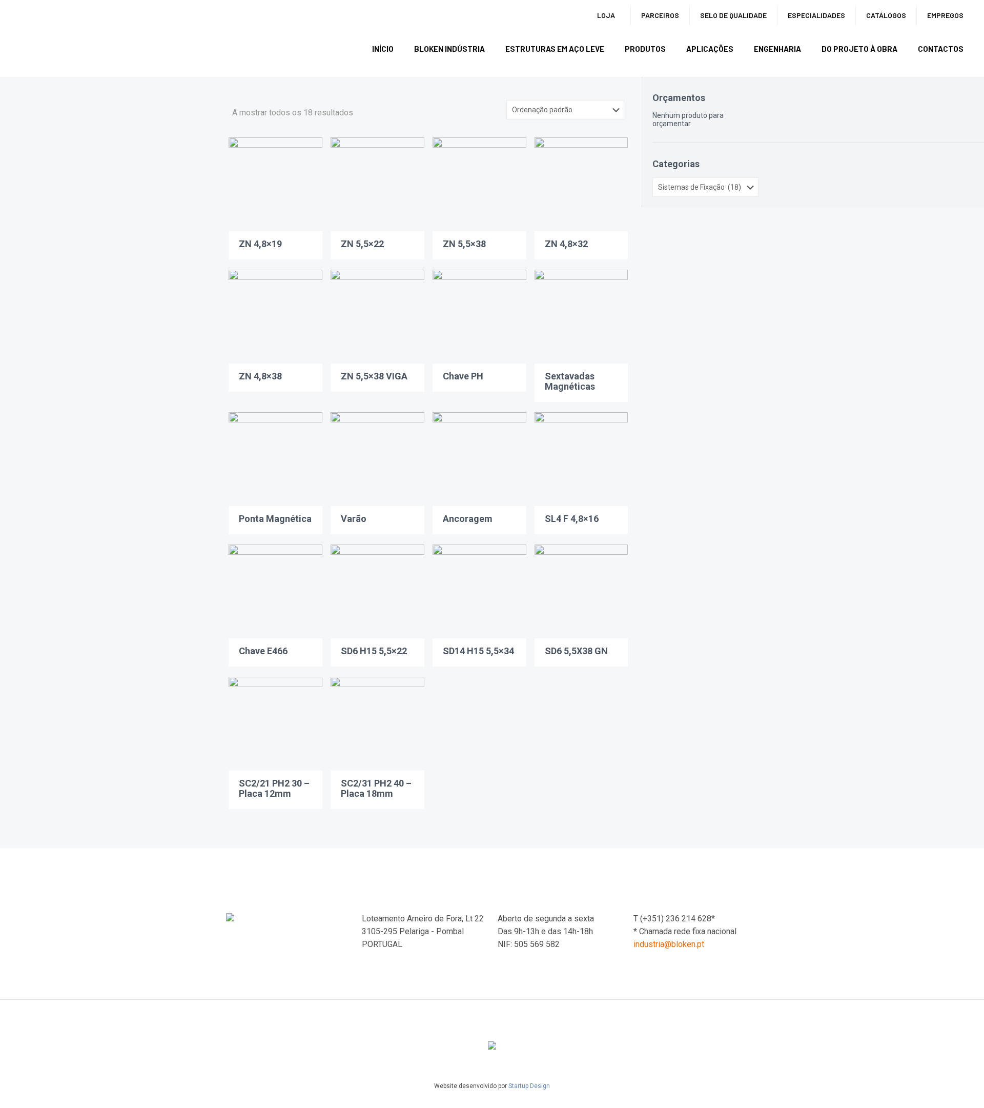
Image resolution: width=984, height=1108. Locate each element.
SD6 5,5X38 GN (576, 651)
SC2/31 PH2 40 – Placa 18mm (376, 788)
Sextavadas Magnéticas (570, 381)
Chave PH (463, 376)
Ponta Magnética (275, 518)
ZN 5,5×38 (464, 243)
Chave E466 (263, 651)
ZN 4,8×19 (260, 243)
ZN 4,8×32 (566, 243)
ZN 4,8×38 (260, 376)
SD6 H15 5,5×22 (374, 651)
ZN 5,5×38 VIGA (374, 376)
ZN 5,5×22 (362, 243)
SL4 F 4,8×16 (572, 518)
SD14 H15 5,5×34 (478, 651)
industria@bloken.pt (668, 944)
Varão (353, 518)
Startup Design (529, 1086)
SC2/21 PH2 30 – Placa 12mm (274, 788)
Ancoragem (468, 518)
